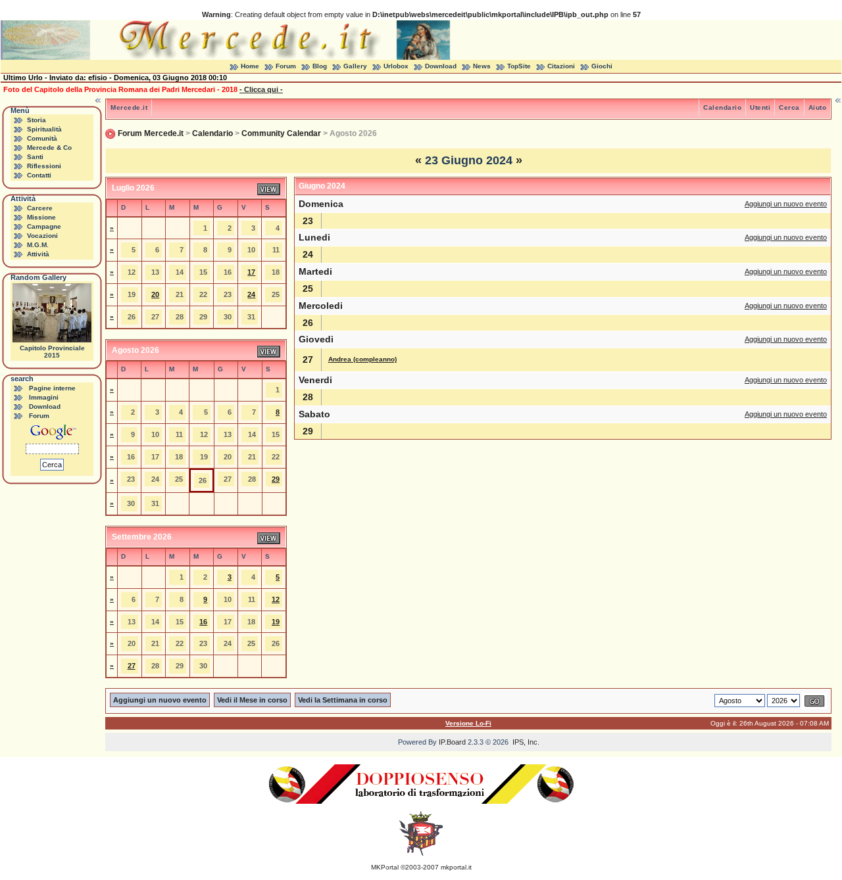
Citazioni (561, 66)
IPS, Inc (524, 742)
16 (203, 622)
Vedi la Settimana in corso (342, 700)
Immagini (44, 397)
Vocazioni (42, 235)
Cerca (789, 107)
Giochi (601, 66)
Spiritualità (44, 129)
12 (276, 599)
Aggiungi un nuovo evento (786, 204)
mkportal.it (456, 867)
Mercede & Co (49, 147)
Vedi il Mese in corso (252, 700)
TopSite (519, 66)
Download (441, 66)
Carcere (40, 208)
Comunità (42, 138)
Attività (38, 254)
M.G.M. (38, 244)
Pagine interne (52, 388)
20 (155, 294)
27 (132, 666)
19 (276, 622)
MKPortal (385, 867)
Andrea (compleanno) (362, 359)
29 (276, 479)
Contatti (39, 175)
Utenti (760, 107)
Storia (36, 120)
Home (250, 66)
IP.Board (452, 742)
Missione (41, 217)
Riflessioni (44, 166)
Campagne (44, 226)
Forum (286, 66)
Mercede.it (129, 107)
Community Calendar (281, 133)
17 (251, 272)
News (482, 66)
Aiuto (817, 107)
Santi (35, 156)
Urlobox (396, 66)
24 (251, 294)
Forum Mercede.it (151, 133)
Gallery (355, 66)
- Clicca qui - (261, 89)
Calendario (722, 107)
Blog (319, 66)
